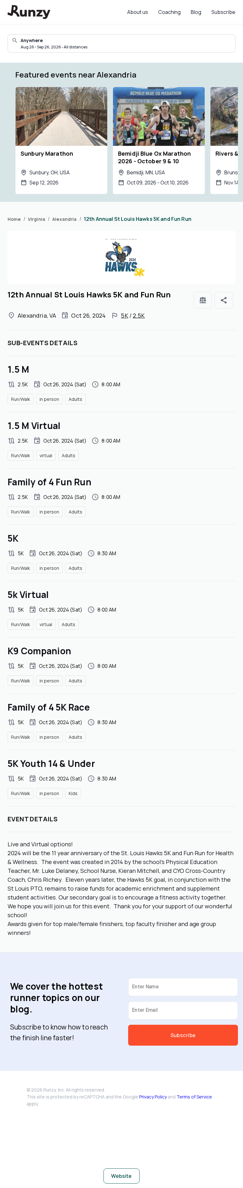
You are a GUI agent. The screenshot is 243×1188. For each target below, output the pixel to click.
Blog (196, 12)
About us (137, 12)
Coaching (169, 12)
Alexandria (64, 219)
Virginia (36, 219)
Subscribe (223, 12)
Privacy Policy (153, 1097)
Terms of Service (194, 1097)
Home (14, 219)
